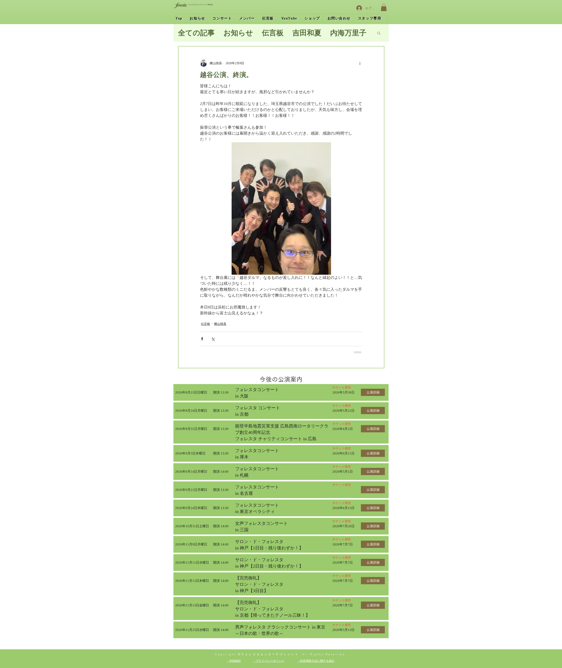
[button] (384, 7)
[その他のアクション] (359, 63)
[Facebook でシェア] (202, 339)
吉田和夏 (306, 33)
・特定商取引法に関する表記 (315, 661)
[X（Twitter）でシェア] (213, 339)
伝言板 (273, 33)
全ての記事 (196, 33)
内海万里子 (348, 33)
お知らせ (238, 33)
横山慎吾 (220, 324)
